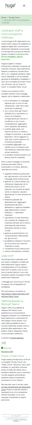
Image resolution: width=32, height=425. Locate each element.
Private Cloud (14, 17)
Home (3, 17)
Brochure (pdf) (7, 351)
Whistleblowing (16, 420)
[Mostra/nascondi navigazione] (24, 6)
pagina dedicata (17, 338)
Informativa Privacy (23, 419)
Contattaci (16, 419)
